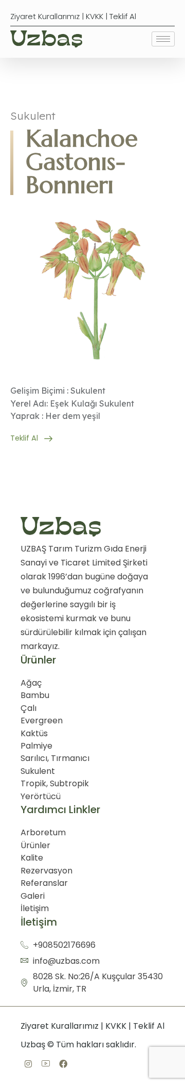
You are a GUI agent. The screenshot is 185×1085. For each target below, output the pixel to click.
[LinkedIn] (45, 1064)
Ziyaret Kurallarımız (45, 16)
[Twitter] (63, 1065)
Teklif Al (122, 16)
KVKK (94, 16)
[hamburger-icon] (163, 38)
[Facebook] (28, 1065)
